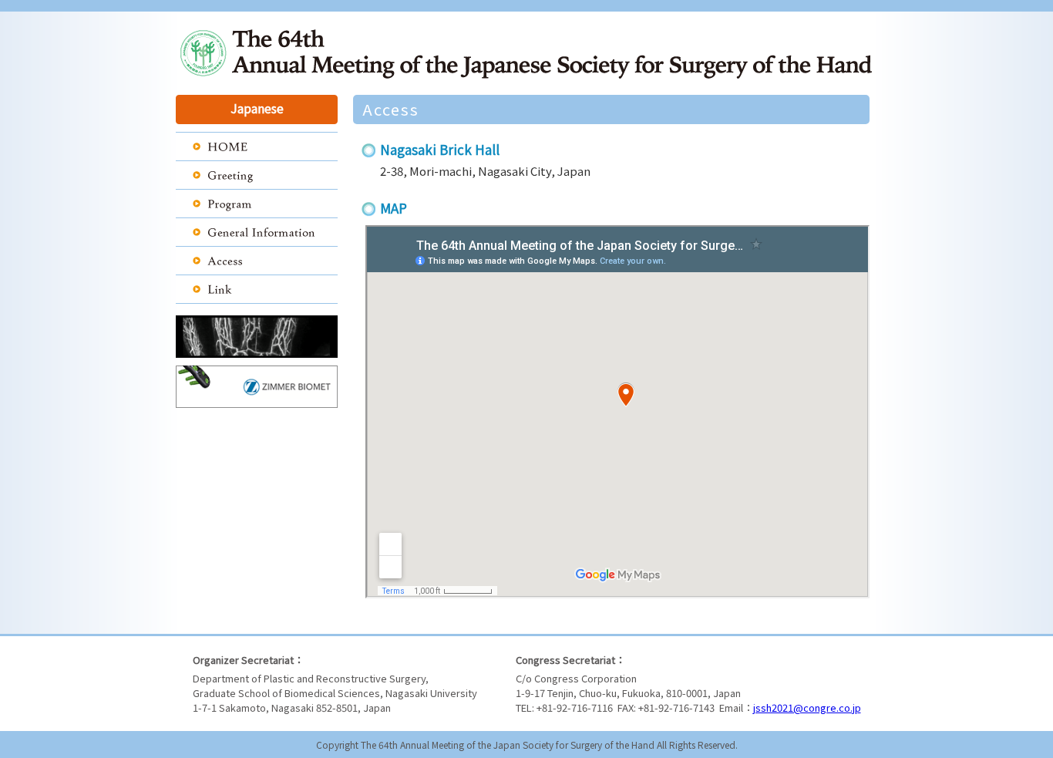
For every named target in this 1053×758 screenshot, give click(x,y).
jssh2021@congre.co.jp (807, 707)
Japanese (257, 108)
